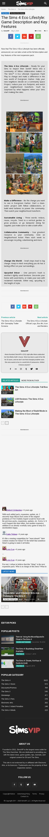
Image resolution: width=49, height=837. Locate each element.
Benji (20, 599)
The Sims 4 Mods (8, 710)
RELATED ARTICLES (10, 381)
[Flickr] (17, 369)
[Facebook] (11, 369)
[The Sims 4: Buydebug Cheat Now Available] (7, 651)
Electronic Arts (7, 702)
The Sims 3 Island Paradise (12, 706)
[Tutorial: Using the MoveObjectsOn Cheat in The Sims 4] (7, 640)
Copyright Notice (9, 794)
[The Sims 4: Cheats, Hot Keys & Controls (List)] (7, 663)
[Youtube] (38, 369)
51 (47, 31)
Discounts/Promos (9, 688)
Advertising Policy (23, 794)
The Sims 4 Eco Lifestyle (17, 13)
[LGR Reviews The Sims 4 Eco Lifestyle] (7, 402)
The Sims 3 (5, 691)
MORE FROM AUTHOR (30, 381)
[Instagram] (22, 369)
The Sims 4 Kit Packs (10, 599)
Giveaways (5, 695)
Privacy (41, 794)
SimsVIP (6, 31)
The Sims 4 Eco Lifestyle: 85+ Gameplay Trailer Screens (11, 323)
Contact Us (24, 796)
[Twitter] (32, 369)
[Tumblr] (27, 369)
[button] (45, 3)
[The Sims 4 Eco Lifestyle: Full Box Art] (7, 390)
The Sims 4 (5, 13)
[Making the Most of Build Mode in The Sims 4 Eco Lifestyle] (7, 413)
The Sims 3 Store (8, 684)
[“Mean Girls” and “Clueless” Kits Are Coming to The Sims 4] (24, 589)
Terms (34, 794)
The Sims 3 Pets (7, 699)
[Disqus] (24, 472)
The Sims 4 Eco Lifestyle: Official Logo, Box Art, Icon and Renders (37, 323)
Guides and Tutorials (6, 416)
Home (3, 9)
